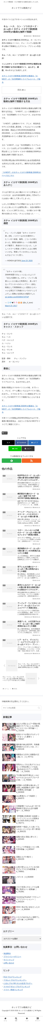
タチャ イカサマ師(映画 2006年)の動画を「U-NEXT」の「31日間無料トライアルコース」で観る (21, 79)
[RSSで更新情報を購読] (31, 460)
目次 (19, 90)
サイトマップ (9, 960)
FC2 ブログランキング (13, 977)
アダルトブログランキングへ (15, 980)
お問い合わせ (9, 963)
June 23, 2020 (27, 261)
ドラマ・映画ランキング (13, 990)
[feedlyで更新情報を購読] (11, 460)
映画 (5, 433)
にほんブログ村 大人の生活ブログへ (18, 983)
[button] (28, 448)
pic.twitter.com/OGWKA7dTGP (17, 297)
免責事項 (7, 953)
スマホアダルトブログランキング (17, 987)
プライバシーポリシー (12, 957)
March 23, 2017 (11, 306)
